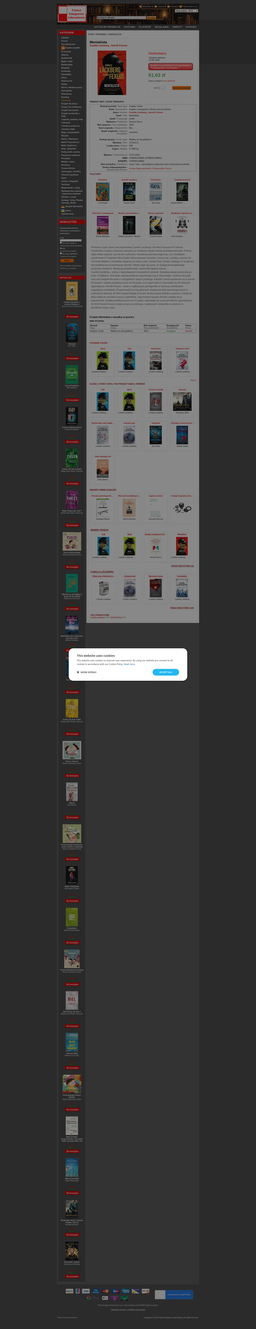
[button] (86, 672)
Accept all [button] (165, 672)
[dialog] (128, 664)
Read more (129, 664)
